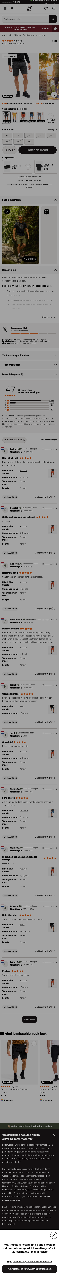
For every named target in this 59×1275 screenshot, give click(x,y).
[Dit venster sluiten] (54, 1235)
